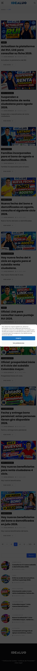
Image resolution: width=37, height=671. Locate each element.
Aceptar (18, 338)
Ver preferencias (18, 343)
